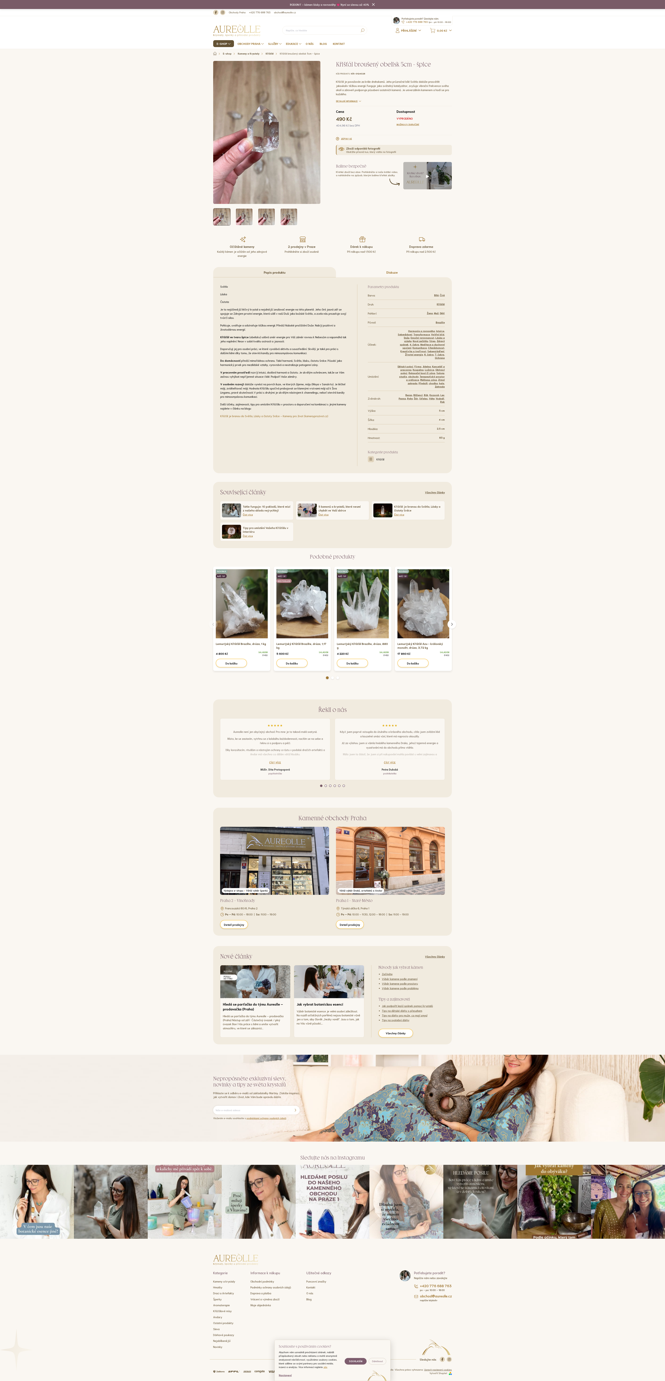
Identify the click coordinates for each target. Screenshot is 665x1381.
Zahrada (440, 386)
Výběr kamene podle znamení (400, 978)
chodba (433, 383)
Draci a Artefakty (223, 1293)
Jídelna (427, 366)
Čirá (442, 295)
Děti (442, 313)
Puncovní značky (316, 1281)
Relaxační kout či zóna (422, 373)
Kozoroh (434, 395)
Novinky (217, 1346)
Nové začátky (420, 341)
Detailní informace (347, 101)
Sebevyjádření (435, 351)
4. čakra (414, 344)
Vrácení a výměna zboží (265, 1299)
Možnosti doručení (408, 124)
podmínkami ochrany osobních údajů (266, 1118)
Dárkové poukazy (223, 1335)
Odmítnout (377, 1361)
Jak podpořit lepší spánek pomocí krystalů (407, 1005)
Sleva (216, 1329)
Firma (417, 366)
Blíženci (418, 395)
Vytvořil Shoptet (438, 1373)
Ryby (410, 398)
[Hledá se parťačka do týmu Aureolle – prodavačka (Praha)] (255, 981)
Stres (432, 341)
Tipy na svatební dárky (395, 1020)
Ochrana (440, 357)
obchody (413, 376)
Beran (408, 395)
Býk (426, 395)
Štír (416, 398)
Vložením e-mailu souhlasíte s (249, 1118)
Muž (436, 313)
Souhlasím (355, 1361)
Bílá (436, 295)
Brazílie (440, 322)
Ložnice (429, 369)
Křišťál (441, 304)
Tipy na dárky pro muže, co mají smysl (404, 1015)
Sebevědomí (405, 334)
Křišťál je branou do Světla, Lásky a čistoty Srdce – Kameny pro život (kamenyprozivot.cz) (274, 416)
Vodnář (440, 398)
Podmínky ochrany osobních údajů (270, 1287)
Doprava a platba (260, 1293)
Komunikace (420, 347)
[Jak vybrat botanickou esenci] (329, 981)
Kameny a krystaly (224, 1281)
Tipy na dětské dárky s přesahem (402, 1010)
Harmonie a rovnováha (421, 330)
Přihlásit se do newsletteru (295, 1110)
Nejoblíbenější (221, 1340)
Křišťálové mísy (222, 1311)
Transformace (421, 334)
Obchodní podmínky (262, 1281)
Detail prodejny (234, 924)
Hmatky (217, 1287)
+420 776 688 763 (260, 12)
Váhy (432, 398)
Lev (442, 395)
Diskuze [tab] (392, 272)
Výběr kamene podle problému (400, 988)
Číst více (275, 762)
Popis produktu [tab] (274, 272)
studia (403, 376)
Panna (402, 398)
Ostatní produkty (223, 1323)
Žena (430, 313)
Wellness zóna (428, 379)
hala (441, 383)
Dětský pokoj (405, 366)
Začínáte (387, 974)
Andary (217, 1317)
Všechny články (435, 492)
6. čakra (429, 354)
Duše (406, 337)
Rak (442, 401)
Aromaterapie (221, 1305)
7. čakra (439, 354)
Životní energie (414, 354)
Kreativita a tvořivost (413, 351)
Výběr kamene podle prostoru (400, 983)
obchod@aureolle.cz (285, 12)
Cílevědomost (436, 347)
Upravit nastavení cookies (438, 1369)
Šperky (217, 1299)
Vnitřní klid (437, 334)
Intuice (440, 330)
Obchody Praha (237, 12)
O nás (309, 1293)
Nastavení (285, 1375)
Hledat (362, 30)
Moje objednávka (260, 1305)
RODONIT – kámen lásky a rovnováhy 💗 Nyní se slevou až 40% (329, 4)
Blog (309, 1299)
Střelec (423, 398)
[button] (327, 677)
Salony (440, 373)
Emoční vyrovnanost (422, 337)
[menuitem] (224, 43)
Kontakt (310, 1287)
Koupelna (418, 369)
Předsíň (423, 383)
